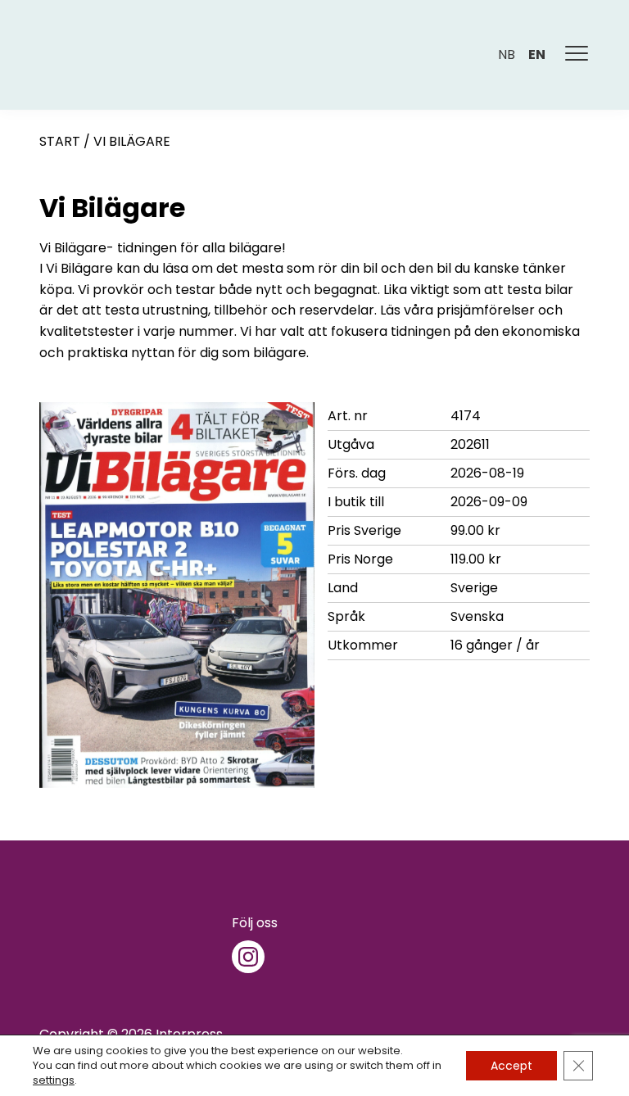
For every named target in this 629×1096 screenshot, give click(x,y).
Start (59, 141)
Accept (511, 1066)
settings (54, 1080)
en (536, 54)
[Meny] (577, 55)
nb (506, 54)
